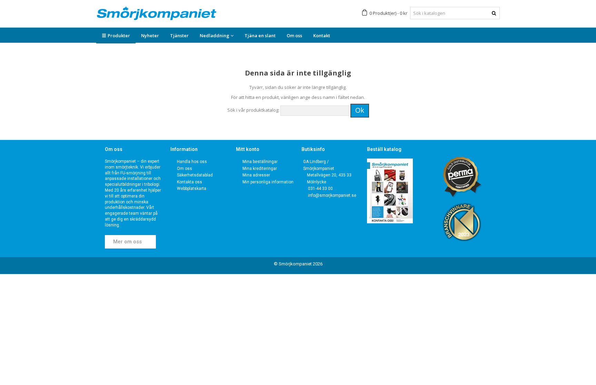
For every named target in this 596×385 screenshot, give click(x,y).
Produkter (119, 35)
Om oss (294, 35)
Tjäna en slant (260, 35)
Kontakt (321, 35)
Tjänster (179, 35)
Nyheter (150, 35)
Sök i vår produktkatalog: (253, 110)
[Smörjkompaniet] (156, 13)
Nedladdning (214, 35)
